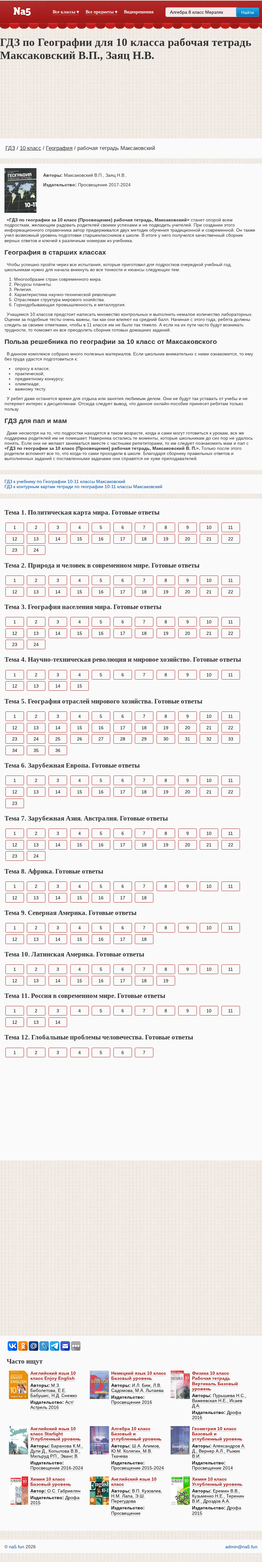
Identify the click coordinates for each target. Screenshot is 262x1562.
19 (165, 538)
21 (209, 538)
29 (144, 738)
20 (187, 538)
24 (36, 550)
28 (122, 738)
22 (230, 538)
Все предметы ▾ (101, 12)
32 (209, 738)
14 (57, 538)
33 (230, 738)
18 (144, 538)
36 (57, 750)
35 (36, 750)
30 (165, 738)
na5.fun (16, 1546)
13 (36, 538)
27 (101, 738)
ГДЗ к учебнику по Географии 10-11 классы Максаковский (64, 481)
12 (14, 538)
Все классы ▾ (66, 12)
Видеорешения (139, 12)
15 (79, 538)
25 (57, 738)
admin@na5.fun (241, 1546)
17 (122, 538)
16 (101, 538)
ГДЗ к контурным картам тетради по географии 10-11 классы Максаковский (83, 486)
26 (79, 738)
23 (14, 550)
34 (14, 750)
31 (187, 738)
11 (230, 527)
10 (209, 527)
